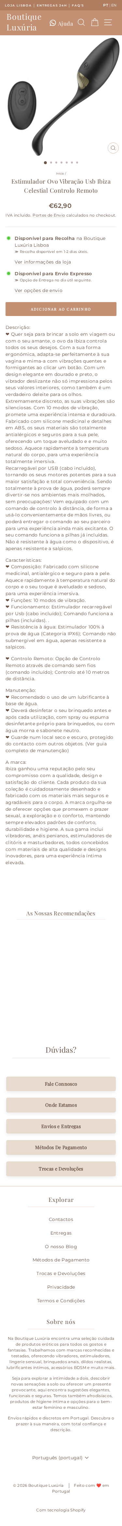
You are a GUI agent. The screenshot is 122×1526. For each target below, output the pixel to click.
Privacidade (61, 1287)
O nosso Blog (61, 1246)
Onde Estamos (61, 1105)
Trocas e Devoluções (61, 1168)
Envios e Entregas (61, 1126)
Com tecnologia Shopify (61, 1510)
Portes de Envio (49, 215)
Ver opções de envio (38, 290)
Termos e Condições (61, 1301)
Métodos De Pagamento (61, 1147)
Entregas (61, 1233)
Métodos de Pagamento (61, 1260)
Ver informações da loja (43, 262)
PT (105, 5)
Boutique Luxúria (24, 21)
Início (60, 173)
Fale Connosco (61, 1083)
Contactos (61, 1219)
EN (114, 5)
